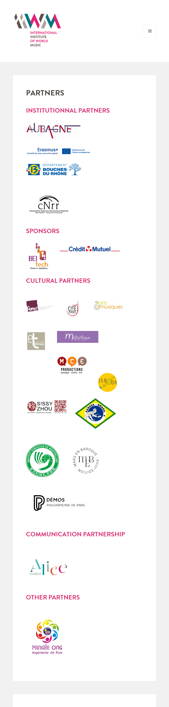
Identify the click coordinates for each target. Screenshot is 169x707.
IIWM (37, 31)
